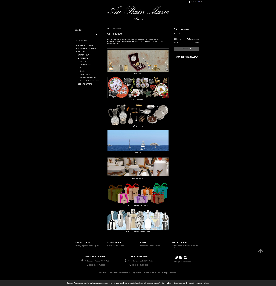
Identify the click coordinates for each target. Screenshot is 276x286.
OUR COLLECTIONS (86, 45)
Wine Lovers (84, 68)
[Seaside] (138, 140)
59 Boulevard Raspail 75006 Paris (97, 261)
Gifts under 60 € (85, 64)
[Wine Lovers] (138, 114)
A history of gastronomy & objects (87, 246)
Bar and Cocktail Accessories (90, 81)
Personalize (190, 283)
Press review (155, 246)
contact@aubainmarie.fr (181, 262)
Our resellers (113, 273)
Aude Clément (114, 242)
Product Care (155, 273)
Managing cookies (169, 273)
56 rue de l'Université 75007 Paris (140, 261)
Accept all (132, 283)
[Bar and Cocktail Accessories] (138, 219)
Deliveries (102, 273)
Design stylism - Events (115, 246)
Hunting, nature (85, 74)
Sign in (193, 2)
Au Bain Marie (82, 242)
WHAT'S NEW (83, 55)
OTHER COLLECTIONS (87, 48)
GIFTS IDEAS (83, 58)
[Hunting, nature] (138, 167)
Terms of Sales (124, 273)
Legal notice (136, 273)
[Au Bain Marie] (138, 13)
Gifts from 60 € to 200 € (88, 77)
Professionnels (179, 242)
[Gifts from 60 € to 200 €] (138, 193)
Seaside (82, 71)
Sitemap (146, 273)
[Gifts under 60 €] (138, 87)
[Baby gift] (138, 61)
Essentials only (167, 283)
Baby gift (83, 61)
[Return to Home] (108, 28)
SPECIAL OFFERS (85, 84)
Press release (144, 246)
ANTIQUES (82, 52)
